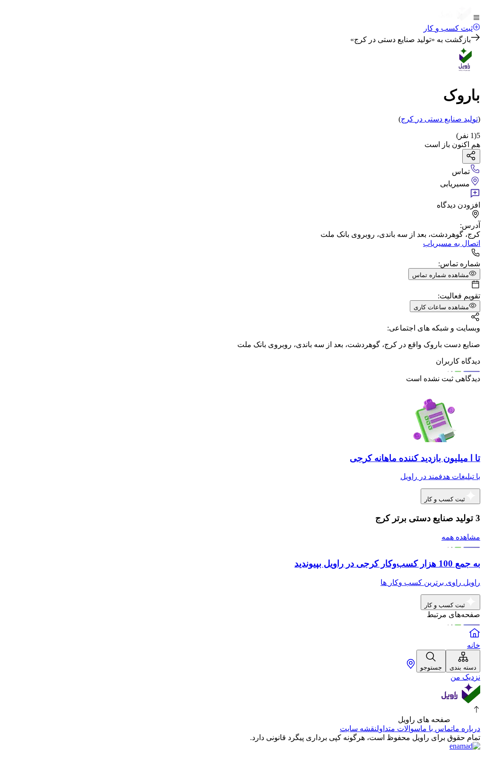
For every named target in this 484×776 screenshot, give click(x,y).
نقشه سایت (358, 728)
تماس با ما (436, 728)
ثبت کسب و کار (448, 28)
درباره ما (466, 728)
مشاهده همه (460, 537)
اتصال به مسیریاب (451, 243)
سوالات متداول (398, 728)
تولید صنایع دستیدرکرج (439, 119)
